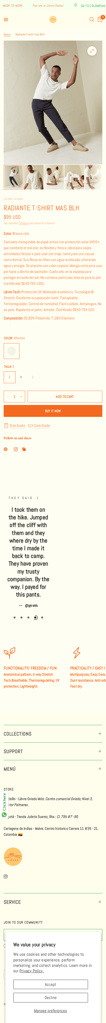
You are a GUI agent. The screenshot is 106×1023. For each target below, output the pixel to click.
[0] (99, 19)
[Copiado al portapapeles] (25, 449)
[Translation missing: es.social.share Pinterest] (7, 449)
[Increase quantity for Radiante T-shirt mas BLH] (21, 396)
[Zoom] (92, 51)
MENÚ (10, 769)
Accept (50, 984)
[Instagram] (9, 876)
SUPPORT (13, 751)
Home (7, 34)
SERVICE (12, 902)
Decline (51, 997)
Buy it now (53, 411)
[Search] (92, 19)
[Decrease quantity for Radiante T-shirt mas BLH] (7, 396)
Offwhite (11, 351)
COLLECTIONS (18, 734)
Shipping (23, 223)
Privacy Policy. (31, 971)
